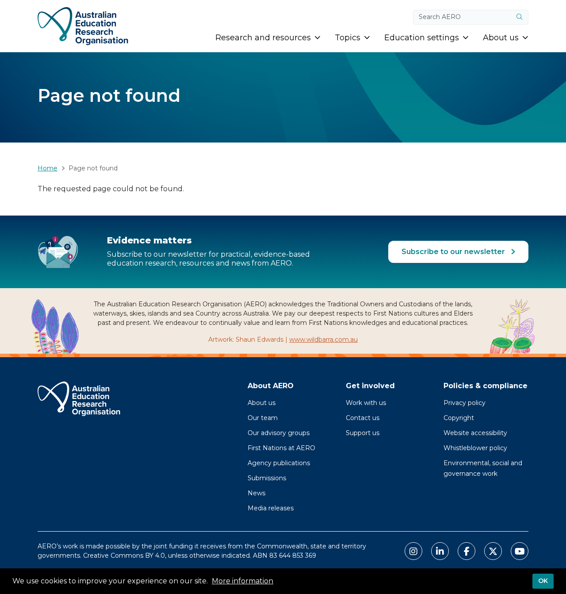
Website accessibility (475, 433)
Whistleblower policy (475, 448)
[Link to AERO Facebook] (466, 551)
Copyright (459, 418)
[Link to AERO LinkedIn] (440, 551)
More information (242, 581)
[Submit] (519, 17)
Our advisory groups (279, 433)
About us (261, 403)
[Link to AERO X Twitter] (493, 551)
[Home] (83, 26)
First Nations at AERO (281, 448)
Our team (263, 418)
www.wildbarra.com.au (323, 339)
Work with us (366, 403)
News (256, 493)
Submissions (267, 478)
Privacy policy (465, 403)
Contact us (362, 418)
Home (47, 168)
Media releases (271, 508)
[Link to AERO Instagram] (413, 551)
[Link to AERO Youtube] (519, 551)
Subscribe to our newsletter (454, 251)
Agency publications (279, 463)
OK (543, 581)
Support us (362, 433)
